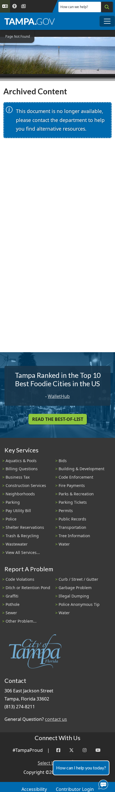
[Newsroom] (23, 6)
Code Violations (20, 579)
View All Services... (23, 552)
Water (64, 544)
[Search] (107, 7)
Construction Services (26, 485)
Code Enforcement (76, 477)
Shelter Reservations (25, 527)
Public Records (72, 519)
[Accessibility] (14, 6)
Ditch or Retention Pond (28, 587)
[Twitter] (71, 750)
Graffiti (12, 596)
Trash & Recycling (22, 535)
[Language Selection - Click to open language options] (5, 6)
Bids (63, 460)
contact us (56, 719)
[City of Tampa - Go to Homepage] (29, 21)
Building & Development (81, 468)
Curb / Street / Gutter (78, 579)
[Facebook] (58, 750)
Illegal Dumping (74, 596)
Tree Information (74, 535)
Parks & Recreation (76, 493)
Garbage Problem (75, 587)
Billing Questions (22, 468)
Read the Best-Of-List (57, 419)
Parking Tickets (73, 502)
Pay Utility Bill (18, 510)
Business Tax (18, 477)
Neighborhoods (20, 493)
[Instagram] (84, 750)
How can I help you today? (81, 767)
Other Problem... (21, 621)
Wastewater (17, 544)
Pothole (13, 604)
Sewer (11, 612)
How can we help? (74, 6)
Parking (13, 502)
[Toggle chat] (102, 783)
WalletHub (59, 396)
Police (11, 519)
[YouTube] (98, 750)
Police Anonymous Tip (79, 604)
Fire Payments (72, 485)
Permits (66, 510)
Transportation (72, 527)
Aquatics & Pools (21, 460)
